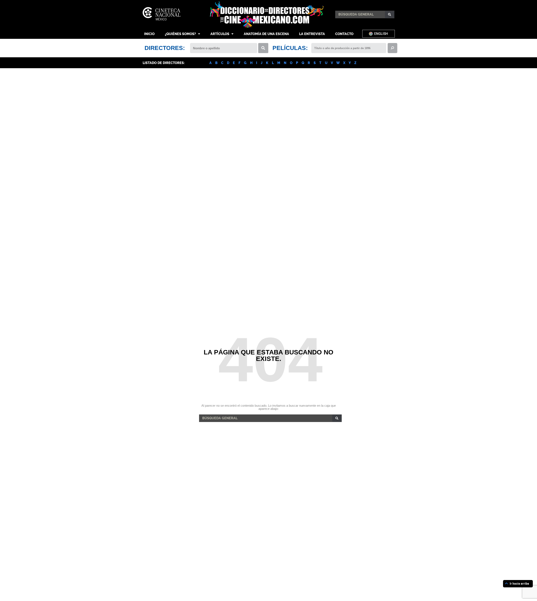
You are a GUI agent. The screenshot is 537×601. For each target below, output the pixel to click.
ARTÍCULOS (219, 34)
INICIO (149, 34)
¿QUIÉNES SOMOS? (180, 34)
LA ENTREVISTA (312, 34)
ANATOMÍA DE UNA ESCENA (266, 34)
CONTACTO (344, 34)
